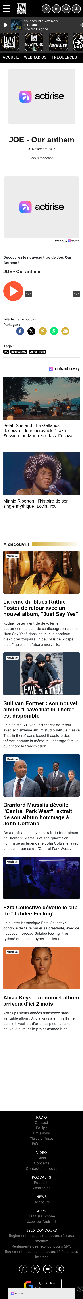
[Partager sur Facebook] (19, 333)
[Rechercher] (66, 8)
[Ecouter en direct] (56, 8)
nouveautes (18, 351)
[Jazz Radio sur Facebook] (23, 1269)
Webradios (35, 57)
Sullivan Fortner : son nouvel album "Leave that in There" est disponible (40, 709)
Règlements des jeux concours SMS (41, 1246)
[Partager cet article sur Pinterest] (42, 333)
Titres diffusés (42, 1138)
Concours (41, 1202)
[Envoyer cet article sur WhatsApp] (53, 333)
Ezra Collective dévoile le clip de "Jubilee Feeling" (40, 910)
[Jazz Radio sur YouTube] (47, 1269)
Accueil (11, 57)
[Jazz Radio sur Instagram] (60, 1269)
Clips (41, 1158)
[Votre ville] (46, 8)
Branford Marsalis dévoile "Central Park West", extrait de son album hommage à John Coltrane (37, 814)
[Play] (6, 25)
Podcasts (41, 1182)
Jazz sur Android (41, 1221)
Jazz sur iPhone (41, 1216)
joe (6, 351)
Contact (41, 1122)
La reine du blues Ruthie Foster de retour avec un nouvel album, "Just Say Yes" (40, 608)
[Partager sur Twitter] (30, 333)
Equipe (41, 1128)
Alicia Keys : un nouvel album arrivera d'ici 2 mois (41, 1001)
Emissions (41, 1133)
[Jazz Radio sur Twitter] (35, 1269)
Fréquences (64, 57)
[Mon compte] (76, 8)
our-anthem (37, 351)
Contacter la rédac (41, 1168)
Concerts (41, 1163)
